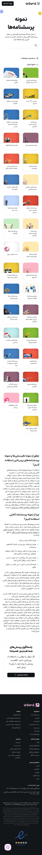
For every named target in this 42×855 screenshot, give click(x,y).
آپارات (37, 766)
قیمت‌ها (36, 731)
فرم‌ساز (37, 718)
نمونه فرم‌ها (16, 715)
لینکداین (36, 769)
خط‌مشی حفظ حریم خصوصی (14, 756)
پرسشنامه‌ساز (35, 715)
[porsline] (31, 3)
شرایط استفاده (16, 752)
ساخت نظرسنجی (34, 724)
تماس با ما (17, 746)
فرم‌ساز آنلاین (8, 529)
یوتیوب (37, 772)
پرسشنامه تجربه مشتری (13, 724)
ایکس (37, 779)
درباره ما (18, 742)
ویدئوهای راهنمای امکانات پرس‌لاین (24, 507)
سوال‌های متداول (34, 752)
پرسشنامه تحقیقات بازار (13, 721)
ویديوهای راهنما (34, 749)
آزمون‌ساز (36, 721)
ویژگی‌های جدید (34, 734)
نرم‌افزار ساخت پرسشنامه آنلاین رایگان (25, 532)
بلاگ (38, 742)
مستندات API (35, 755)
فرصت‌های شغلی (15, 749)
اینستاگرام (36, 775)
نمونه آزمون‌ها (16, 728)
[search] (36, 45)
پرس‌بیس (36, 728)
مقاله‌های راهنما (34, 746)
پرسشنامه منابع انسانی (13, 718)
